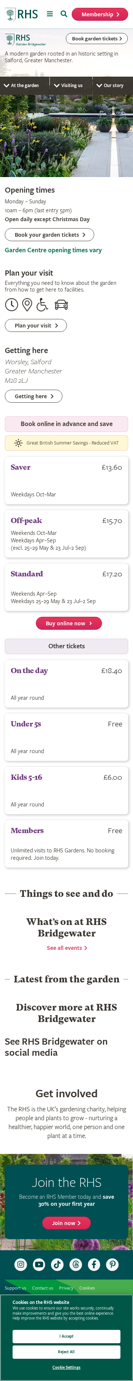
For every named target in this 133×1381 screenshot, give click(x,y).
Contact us (42, 1288)
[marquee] (66, 103)
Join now (63, 1223)
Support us (15, 1288)
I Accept (66, 1336)
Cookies (87, 1288)
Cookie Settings (66, 1367)
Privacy (66, 1288)
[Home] (21, 15)
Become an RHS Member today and (66, 1200)
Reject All (66, 1352)
